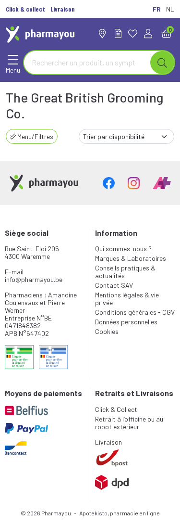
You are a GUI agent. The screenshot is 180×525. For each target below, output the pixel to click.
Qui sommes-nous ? (123, 248)
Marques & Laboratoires (130, 258)
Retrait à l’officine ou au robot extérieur (129, 423)
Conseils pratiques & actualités (125, 272)
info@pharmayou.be (33, 279)
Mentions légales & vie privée (127, 299)
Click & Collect (116, 409)
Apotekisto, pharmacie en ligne (119, 513)
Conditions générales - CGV (135, 312)
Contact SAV (114, 285)
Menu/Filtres (34, 136)
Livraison (108, 442)
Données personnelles (126, 322)
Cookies (107, 331)
